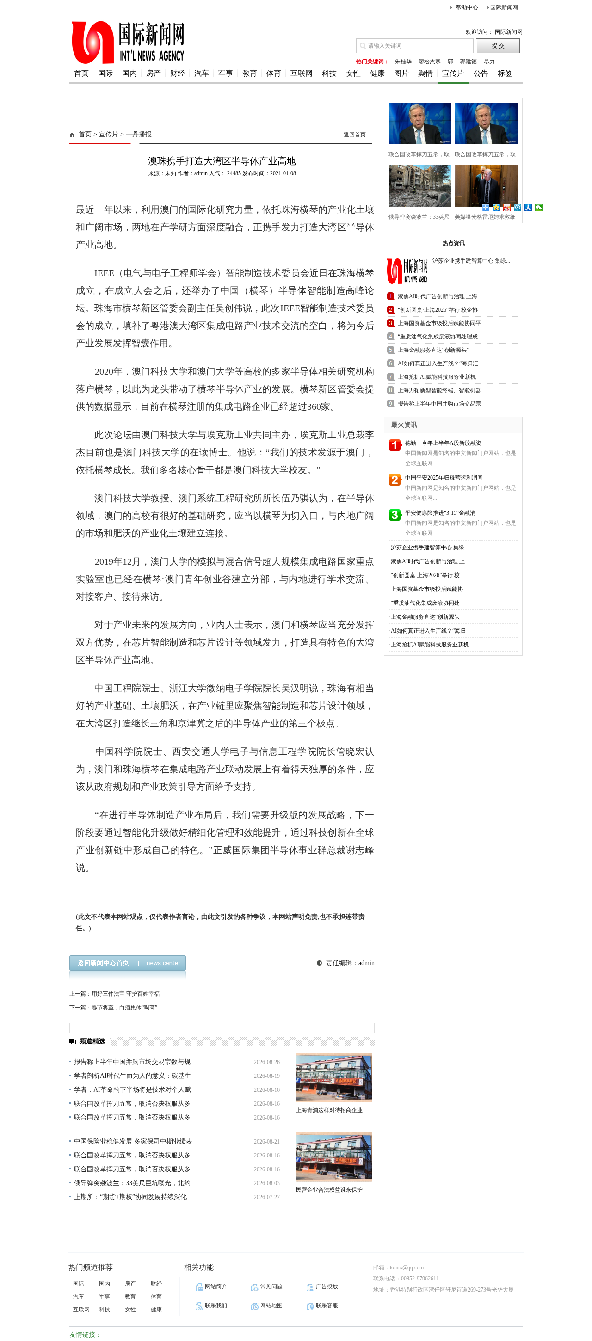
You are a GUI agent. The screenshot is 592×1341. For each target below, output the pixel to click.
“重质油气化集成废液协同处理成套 (438, 338)
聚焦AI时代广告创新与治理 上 (428, 561)
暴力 (489, 61)
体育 (273, 73)
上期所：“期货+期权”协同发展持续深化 (130, 1196)
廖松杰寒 (430, 61)
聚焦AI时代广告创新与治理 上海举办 (437, 298)
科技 (329, 73)
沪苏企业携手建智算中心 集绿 (427, 547)
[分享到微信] (539, 207)
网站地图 (271, 1305)
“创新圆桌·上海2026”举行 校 (425, 575)
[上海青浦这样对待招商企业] (334, 1077)
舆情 (425, 73)
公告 (481, 73)
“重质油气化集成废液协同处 (425, 603)
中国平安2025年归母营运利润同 (444, 477)
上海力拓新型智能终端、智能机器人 (439, 392)
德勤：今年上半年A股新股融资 (443, 443)
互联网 (301, 73)
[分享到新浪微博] (507, 207)
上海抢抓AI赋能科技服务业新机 (430, 644)
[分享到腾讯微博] (518, 207)
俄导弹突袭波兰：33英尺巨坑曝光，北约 (132, 1183)
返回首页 (355, 134)
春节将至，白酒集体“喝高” (124, 1007)
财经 (177, 73)
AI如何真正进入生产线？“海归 (428, 630)
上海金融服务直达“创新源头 (425, 617)
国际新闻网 (504, 7)
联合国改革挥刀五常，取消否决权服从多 (132, 1103)
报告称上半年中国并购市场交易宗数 (439, 405)
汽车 (201, 73)
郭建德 (468, 61)
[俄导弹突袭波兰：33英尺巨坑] (417, 185)
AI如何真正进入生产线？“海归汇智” (438, 365)
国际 (105, 73)
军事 (225, 73)
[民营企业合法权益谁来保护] (334, 1157)
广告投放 (327, 1286)
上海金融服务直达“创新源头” (433, 350)
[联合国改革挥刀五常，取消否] (417, 122)
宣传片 (453, 73)
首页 (81, 73)
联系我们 (216, 1305)
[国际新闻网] (127, 63)
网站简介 (216, 1286)
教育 (249, 73)
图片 (401, 73)
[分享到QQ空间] (496, 207)
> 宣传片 (105, 134)
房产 (153, 73)
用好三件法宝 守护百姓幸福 (126, 993)
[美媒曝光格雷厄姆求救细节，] (483, 185)
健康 (377, 73)
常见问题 (271, 1286)
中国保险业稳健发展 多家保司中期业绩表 (133, 1141)
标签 (505, 73)
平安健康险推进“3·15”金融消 (440, 513)
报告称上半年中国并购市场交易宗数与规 (132, 1061)
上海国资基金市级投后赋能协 (427, 589)
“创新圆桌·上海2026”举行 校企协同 (438, 311)
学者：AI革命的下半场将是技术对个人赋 (132, 1089)
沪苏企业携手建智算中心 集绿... (471, 261)
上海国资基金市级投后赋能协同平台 (439, 325)
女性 (353, 73)
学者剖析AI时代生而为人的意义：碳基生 (132, 1075)
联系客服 (327, 1305)
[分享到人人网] (528, 207)
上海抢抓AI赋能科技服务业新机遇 (437, 378)
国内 (129, 73)
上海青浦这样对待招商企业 (329, 1110)
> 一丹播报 (135, 134)
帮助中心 (467, 7)
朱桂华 (403, 61)
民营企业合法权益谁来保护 (329, 1190)
